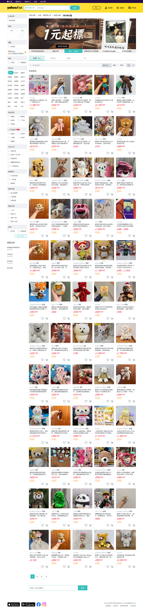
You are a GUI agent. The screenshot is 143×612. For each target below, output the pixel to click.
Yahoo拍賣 (14, 7)
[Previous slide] (30, 84)
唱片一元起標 (73, 51)
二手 (84, 58)
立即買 (52, 58)
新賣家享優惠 (127, 51)
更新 (134, 603)
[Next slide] (47, 84)
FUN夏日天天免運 (109, 51)
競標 (68, 58)
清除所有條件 (21, 236)
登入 (96, 8)
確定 (22, 36)
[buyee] (17, 52)
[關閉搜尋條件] (33, 8)
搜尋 (82, 588)
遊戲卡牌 (55, 51)
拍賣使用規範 (124, 606)
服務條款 (108, 606)
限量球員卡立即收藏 (91, 51)
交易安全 (133, 606)
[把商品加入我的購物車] (46, 111)
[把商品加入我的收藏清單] (42, 111)
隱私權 (115, 606)
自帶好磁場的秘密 (37, 51)
